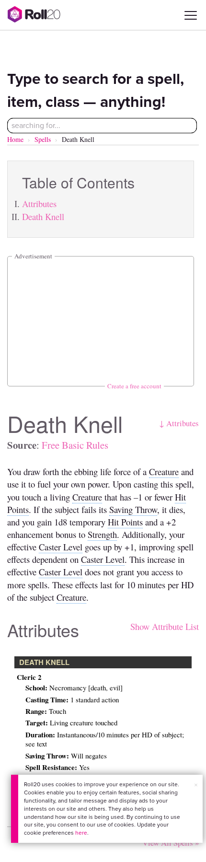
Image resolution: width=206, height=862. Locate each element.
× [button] (196, 785)
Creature (164, 472)
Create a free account (134, 386)
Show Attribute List (164, 626)
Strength (102, 534)
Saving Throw (133, 509)
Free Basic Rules (75, 445)
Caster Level (60, 547)
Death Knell (43, 216)
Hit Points (125, 522)
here (81, 832)
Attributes (39, 204)
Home (15, 139)
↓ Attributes (179, 423)
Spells (42, 139)
